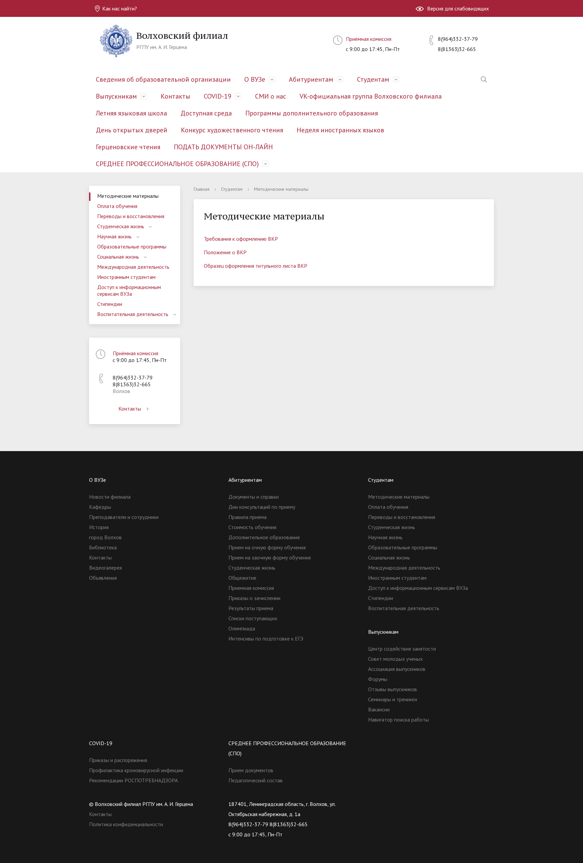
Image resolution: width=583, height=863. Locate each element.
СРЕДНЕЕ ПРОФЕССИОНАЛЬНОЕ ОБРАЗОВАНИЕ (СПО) (177, 163)
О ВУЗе (254, 79)
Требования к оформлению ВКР (241, 238)
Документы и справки (253, 496)
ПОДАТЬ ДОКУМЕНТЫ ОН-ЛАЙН (223, 146)
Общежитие (242, 577)
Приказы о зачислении (254, 598)
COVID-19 (217, 96)
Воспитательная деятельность (132, 314)
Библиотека (103, 547)
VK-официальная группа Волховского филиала (371, 96)
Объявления (103, 577)
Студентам (373, 79)
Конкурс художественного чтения (232, 130)
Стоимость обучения (252, 527)
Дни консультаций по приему (261, 506)
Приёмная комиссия (368, 38)
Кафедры (100, 506)
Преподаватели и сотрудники (124, 517)
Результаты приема (250, 608)
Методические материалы (128, 195)
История (99, 527)
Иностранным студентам (126, 276)
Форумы (377, 679)
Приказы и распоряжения (118, 760)
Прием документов (250, 770)
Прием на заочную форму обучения (269, 557)
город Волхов (105, 537)
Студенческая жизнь (120, 226)
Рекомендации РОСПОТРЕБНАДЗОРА (133, 780)
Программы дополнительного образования (311, 113)
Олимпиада (241, 628)
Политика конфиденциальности (126, 824)
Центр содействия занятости (402, 648)
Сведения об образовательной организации (163, 79)
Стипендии (109, 303)
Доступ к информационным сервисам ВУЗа (129, 290)
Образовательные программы (131, 246)
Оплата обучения (117, 206)
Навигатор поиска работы (398, 719)
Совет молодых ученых (395, 658)
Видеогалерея (105, 567)
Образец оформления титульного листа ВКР (255, 265)
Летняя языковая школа (131, 113)
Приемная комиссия (251, 587)
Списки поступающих (252, 618)
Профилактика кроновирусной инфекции (136, 770)
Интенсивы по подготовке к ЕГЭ (265, 638)
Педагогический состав (255, 780)
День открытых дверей (131, 130)
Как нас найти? (119, 8)
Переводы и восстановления (130, 216)
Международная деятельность (133, 266)
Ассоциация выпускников (396, 668)
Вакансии (379, 709)
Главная (202, 189)
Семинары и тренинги (392, 699)
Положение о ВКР (225, 252)
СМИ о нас (270, 96)
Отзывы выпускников (392, 689)
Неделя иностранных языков (340, 130)
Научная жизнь (114, 236)
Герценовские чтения (128, 146)
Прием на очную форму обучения (267, 547)
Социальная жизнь (118, 256)
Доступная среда (206, 113)
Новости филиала (110, 496)
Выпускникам (116, 96)
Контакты (175, 96)
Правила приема (247, 517)
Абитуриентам (311, 79)
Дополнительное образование (264, 537)
